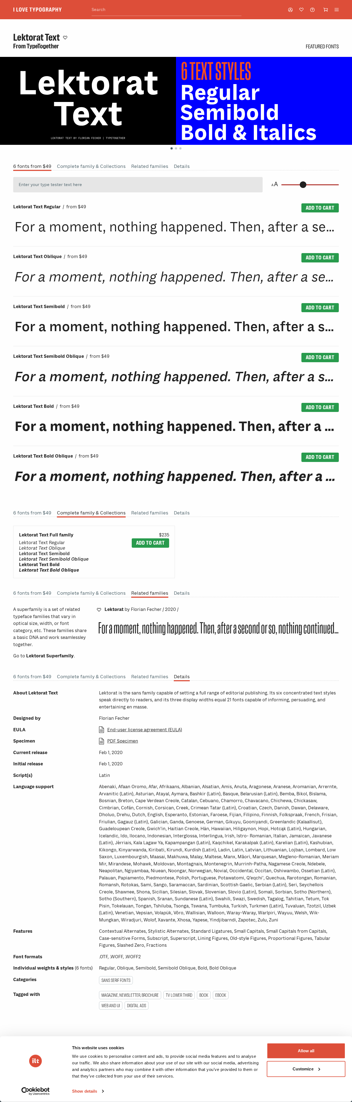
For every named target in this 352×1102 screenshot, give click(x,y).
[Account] (290, 9)
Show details (84, 1091)
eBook (220, 995)
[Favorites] (301, 9)
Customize (303, 1068)
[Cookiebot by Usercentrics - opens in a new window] (36, 1091)
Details (182, 166)
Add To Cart (320, 208)
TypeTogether (43, 46)
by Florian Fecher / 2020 (141, 609)
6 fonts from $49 (32, 166)
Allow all (306, 1050)
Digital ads (136, 1005)
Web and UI (110, 1005)
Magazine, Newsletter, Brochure (130, 995)
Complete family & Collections (91, 166)
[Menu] (336, 9)
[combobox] (166, 10)
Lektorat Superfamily (50, 656)
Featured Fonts (322, 46)
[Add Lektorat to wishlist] (99, 609)
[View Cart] (325, 9)
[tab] (171, 148)
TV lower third (179, 995)
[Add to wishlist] (65, 37)
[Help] (312, 9)
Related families (149, 166)
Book (203, 995)
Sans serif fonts (115, 980)
